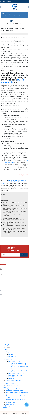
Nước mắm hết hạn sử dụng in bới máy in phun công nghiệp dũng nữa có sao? (14, 217)
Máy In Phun (9, 351)
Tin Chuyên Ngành (10, 402)
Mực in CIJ (11, 378)
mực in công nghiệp (12, 80)
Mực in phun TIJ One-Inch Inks (16, 373)
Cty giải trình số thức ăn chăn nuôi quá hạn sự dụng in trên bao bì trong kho (14, 220)
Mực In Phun (9, 359)
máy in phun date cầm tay (11, 182)
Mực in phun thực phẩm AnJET (18, 363)
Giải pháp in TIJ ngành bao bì (13, 385)
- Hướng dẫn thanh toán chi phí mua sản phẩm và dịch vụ (13, 313)
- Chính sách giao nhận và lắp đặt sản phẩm (12, 319)
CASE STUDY (6, 382)
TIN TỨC (5, 401)
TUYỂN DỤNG (6, 406)
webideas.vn (18, 334)
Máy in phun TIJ (12, 353)
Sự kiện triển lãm (10, 404)
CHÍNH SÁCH (6, 387)
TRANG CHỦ (6, 344)
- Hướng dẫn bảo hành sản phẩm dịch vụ (11, 310)
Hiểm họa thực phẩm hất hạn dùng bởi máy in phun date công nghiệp (14, 229)
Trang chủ (4, 413)
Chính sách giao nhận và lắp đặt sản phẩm (16, 399)
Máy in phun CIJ (12, 356)
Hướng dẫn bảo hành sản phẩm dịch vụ (15, 390)
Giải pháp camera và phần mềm (13, 380)
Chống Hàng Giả (10, 383)
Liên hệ (24, 413)
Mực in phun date (12, 180)
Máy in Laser (11, 358)
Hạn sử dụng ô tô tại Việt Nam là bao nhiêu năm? (15, 234)
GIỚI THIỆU (5, 346)
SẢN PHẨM (5, 349)
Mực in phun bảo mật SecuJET (18, 365)
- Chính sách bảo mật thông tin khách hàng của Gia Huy (14, 316)
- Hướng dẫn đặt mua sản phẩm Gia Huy (11, 308)
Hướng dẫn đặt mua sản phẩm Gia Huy (15, 389)
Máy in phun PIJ (12, 354)
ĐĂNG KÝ (23, 254)
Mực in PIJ (11, 377)
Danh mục (14, 413)
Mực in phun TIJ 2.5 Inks (14, 361)
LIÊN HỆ (5, 407)
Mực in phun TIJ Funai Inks (15, 375)
